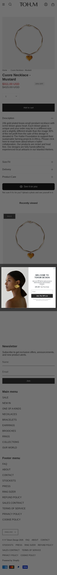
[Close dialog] (54, 268)
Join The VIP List (42, 296)
